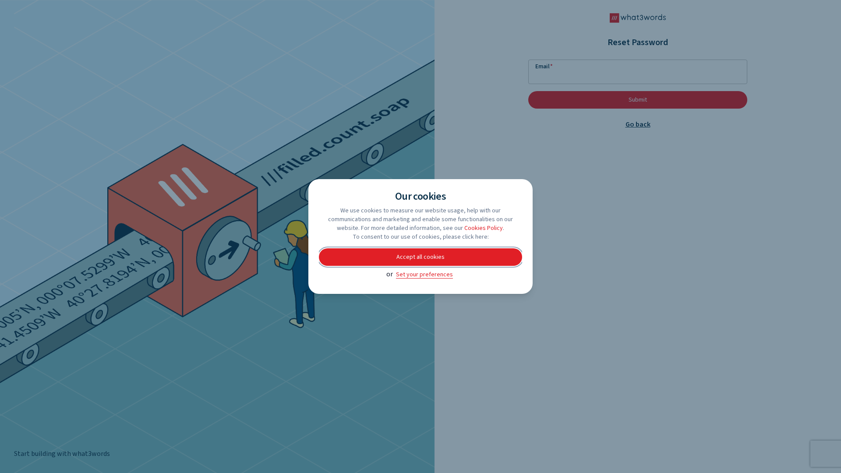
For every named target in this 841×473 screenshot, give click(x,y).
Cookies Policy (483, 228)
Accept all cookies (420, 257)
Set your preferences (424, 274)
